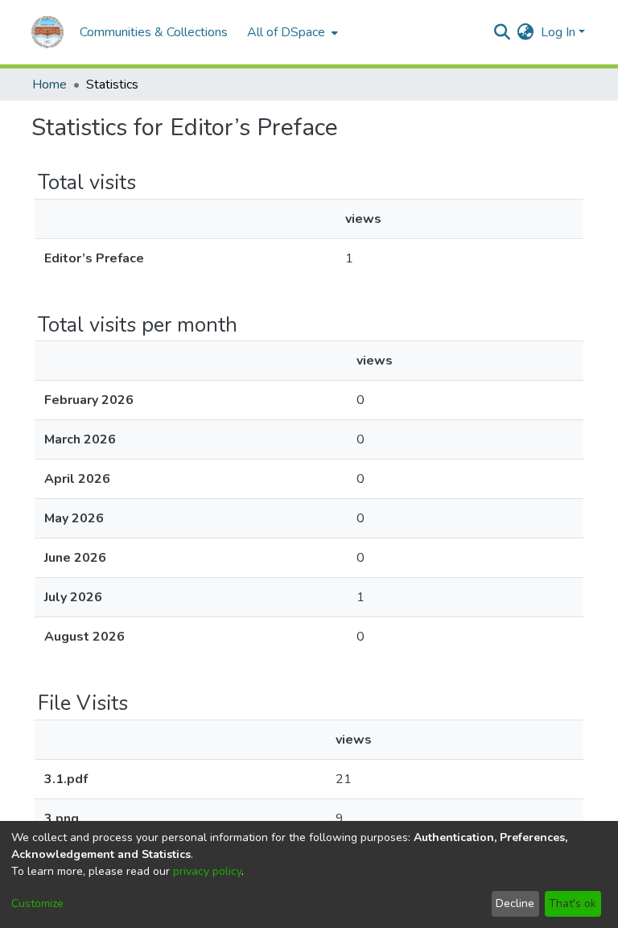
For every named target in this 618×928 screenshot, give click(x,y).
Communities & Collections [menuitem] (154, 32)
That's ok (572, 903)
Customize (37, 903)
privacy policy (207, 871)
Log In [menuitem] (558, 32)
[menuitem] (291, 32)
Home (49, 84)
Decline (515, 903)
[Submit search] (502, 32)
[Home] (47, 32)
